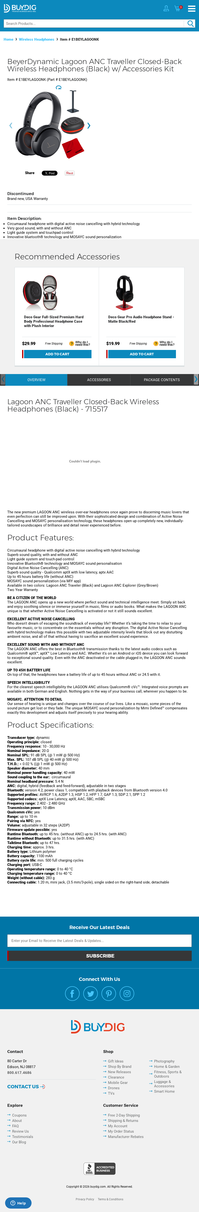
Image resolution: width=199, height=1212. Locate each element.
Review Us (20, 1131)
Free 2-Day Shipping (124, 1115)
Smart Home (164, 1091)
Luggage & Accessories (164, 1084)
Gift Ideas (116, 1061)
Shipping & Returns (123, 1120)
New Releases (119, 1072)
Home (8, 39)
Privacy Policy (85, 1199)
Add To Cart (57, 354)
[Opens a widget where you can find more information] (18, 1203)
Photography (164, 1061)
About (17, 1120)
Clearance (116, 1077)
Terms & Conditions (110, 1199)
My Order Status (121, 1131)
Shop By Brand (119, 1066)
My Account (117, 1126)
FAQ (15, 1126)
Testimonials (22, 1137)
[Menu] (191, 9)
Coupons (19, 1115)
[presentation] (10, 125)
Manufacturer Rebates (126, 1137)
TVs (111, 1093)
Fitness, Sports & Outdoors (168, 1074)
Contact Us (23, 1087)
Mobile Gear (118, 1082)
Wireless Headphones (36, 39)
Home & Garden (167, 1066)
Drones (114, 1088)
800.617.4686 (19, 1073)
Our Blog (19, 1142)
